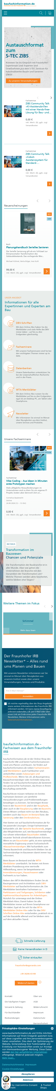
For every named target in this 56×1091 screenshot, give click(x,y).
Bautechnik (21, 805)
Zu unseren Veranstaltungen (23, 81)
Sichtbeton (40, 892)
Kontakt (8, 996)
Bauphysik (43, 805)
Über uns (37, 996)
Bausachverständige (14, 846)
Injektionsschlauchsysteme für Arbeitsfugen (25, 895)
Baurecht (46, 808)
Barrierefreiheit (40, 1023)
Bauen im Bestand (30, 814)
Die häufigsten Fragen (15, 1001)
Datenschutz (39, 1018)
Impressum (38, 1012)
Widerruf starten (26, 983)
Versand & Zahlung (14, 1007)
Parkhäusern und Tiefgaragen (18, 892)
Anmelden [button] (28, 696)
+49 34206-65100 (28, 974)
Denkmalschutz (31, 817)
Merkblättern (14, 771)
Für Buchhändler (12, 1012)
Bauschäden (33, 834)
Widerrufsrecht (40, 1007)
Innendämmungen (12, 872)
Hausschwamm (31, 872)
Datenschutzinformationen (20, 720)
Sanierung (8, 817)
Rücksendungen (12, 1018)
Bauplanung (26, 808)
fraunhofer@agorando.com (28, 965)
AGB (35, 1001)
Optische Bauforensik (33, 828)
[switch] (6, 1087)
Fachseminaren (41, 768)
